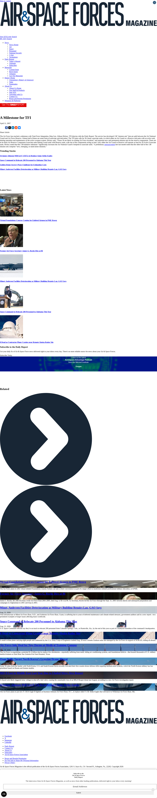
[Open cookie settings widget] (4, 794)
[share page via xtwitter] (9, 128)
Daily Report (9, 59)
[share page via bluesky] (19, 128)
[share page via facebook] (6, 128)
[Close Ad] (153, 790)
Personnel (12, 51)
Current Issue (14, 70)
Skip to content (5, 1)
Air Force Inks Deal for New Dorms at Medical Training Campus (38, 645)
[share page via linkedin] (12, 128)
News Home (13, 45)
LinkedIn (8, 742)
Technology (13, 57)
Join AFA (3, 37)
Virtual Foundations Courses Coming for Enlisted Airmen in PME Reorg (28, 220)
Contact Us (13, 96)
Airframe (12, 63)
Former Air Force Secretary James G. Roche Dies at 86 (21, 251)
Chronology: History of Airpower (21, 80)
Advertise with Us (15, 94)
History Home (10, 78)
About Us (8, 86)
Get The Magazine (16, 76)
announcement (109, 144)
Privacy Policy (10, 763)
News (7, 43)
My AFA (3, 39)
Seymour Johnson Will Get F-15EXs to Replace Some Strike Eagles (39, 684)
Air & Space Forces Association (16, 755)
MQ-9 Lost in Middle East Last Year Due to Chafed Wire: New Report (41, 673)
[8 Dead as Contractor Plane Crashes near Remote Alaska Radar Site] (11, 338)
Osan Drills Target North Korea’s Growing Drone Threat (34, 659)
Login (9, 37)
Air (10, 47)
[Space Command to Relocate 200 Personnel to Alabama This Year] (11, 307)
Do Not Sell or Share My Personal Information (22, 761)
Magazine (8, 67)
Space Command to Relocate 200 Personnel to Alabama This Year (25, 312)
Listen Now (78, 370)
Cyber (11, 55)
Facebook (8, 736)
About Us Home (15, 88)
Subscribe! (13, 65)
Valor (11, 82)
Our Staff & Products (17, 90)
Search (14, 37)
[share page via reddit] (16, 128)
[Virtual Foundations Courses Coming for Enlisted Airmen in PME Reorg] (11, 216)
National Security (15, 53)
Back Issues (13, 72)
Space (11, 49)
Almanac (12, 74)
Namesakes (13, 84)
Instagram (8, 740)
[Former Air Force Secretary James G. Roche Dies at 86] (11, 246)
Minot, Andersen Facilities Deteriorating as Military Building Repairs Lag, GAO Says (33, 281)
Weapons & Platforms (12, 101)
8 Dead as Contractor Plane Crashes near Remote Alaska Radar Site (26, 342)
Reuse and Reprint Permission (20, 99)
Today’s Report (14, 61)
